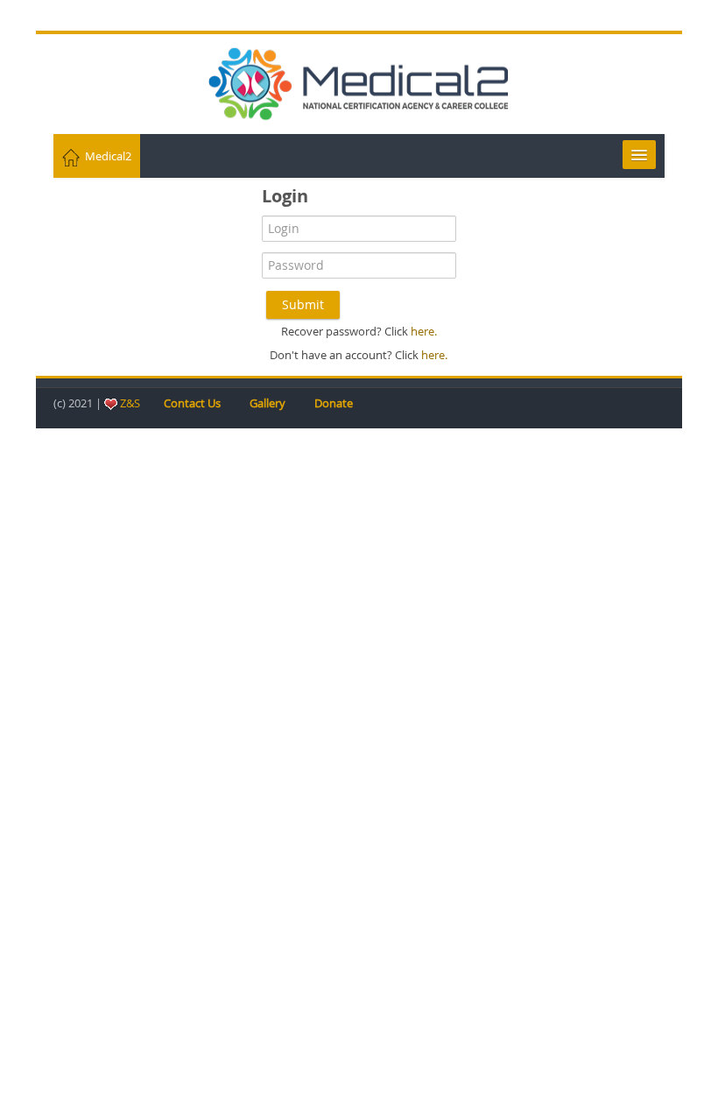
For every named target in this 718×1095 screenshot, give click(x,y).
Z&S (130, 403)
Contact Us (192, 403)
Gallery (267, 403)
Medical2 (105, 156)
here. (422, 331)
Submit (303, 304)
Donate (333, 403)
